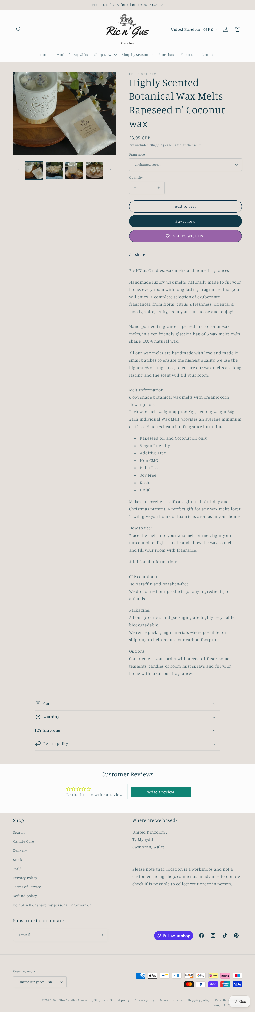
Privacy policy (144, 1000)
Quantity (136, 177)
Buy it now (185, 221)
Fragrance (137, 154)
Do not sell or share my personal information (52, 905)
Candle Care (23, 841)
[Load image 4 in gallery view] (94, 170)
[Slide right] (110, 170)
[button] (19, 29)
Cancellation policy (228, 1000)
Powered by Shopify (91, 1000)
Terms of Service (27, 887)
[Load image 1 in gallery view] (34, 170)
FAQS (17, 868)
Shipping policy (199, 1000)
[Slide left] (18, 170)
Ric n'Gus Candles (65, 1000)
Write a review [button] (160, 791)
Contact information (227, 1005)
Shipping (157, 145)
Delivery (20, 850)
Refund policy (25, 896)
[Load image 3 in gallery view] (74, 170)
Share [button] (140, 254)
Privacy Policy (25, 878)
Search (19, 832)
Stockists (21, 859)
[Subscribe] (101, 935)
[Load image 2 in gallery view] (54, 170)
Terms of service (171, 1000)
